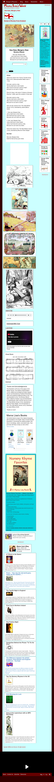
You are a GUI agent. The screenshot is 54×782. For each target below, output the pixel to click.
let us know (12, 346)
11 (25, 448)
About (4, 774)
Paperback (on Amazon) (11, 446)
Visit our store (10, 426)
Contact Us (10, 774)
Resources (23, 774)
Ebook (9, 444)
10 (24, 448)
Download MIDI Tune (13, 323)
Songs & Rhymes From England (15, 21)
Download (9, 318)
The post (7, 587)
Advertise (16, 774)
